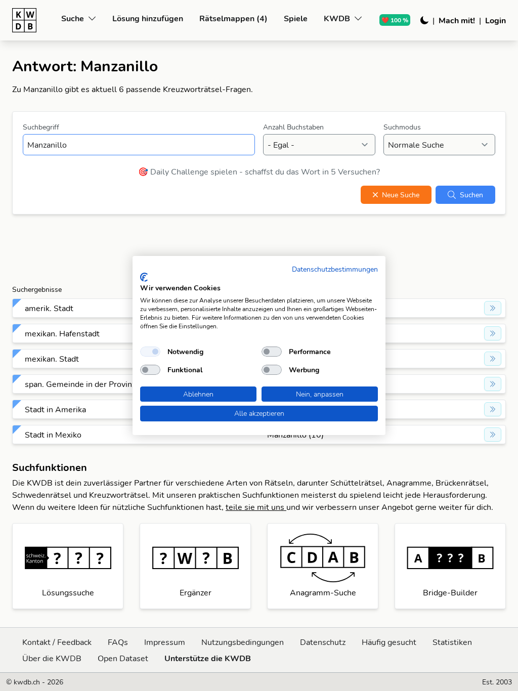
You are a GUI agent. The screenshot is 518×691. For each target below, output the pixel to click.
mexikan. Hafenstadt (62, 333)
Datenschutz (323, 642)
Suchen (471, 194)
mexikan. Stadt (52, 359)
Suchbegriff (41, 127)
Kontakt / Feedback (57, 642)
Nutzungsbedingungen (242, 642)
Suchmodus (402, 127)
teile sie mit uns (256, 507)
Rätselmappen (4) (233, 18)
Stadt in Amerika (55, 409)
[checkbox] (150, 352)
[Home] (32, 20)
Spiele (296, 18)
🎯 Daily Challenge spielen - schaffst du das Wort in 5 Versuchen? (259, 171)
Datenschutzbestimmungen (335, 269)
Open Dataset (123, 658)
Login (495, 20)
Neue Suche (400, 194)
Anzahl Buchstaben (293, 127)
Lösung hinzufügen (147, 18)
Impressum (164, 642)
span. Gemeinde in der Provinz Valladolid (99, 384)
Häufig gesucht (389, 642)
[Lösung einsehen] (492, 308)
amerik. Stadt (49, 308)
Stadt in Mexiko (53, 434)
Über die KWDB (51, 658)
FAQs (118, 642)
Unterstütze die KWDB (207, 658)
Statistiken (452, 642)
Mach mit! (457, 20)
